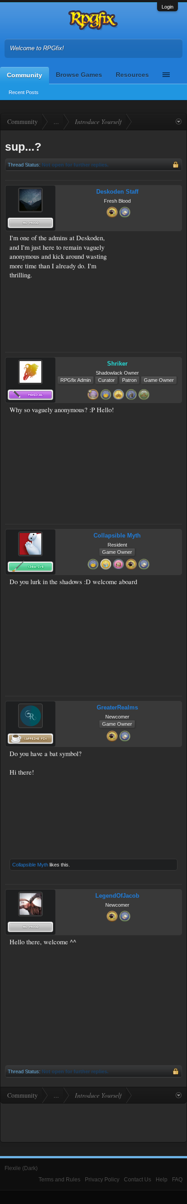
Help (161, 1179)
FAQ (177, 1179)
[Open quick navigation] (179, 122)
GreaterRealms (117, 707)
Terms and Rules (59, 1179)
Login (167, 7)
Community (24, 75)
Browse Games (79, 74)
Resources (132, 74)
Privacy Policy (102, 1179)
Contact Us (137, 1179)
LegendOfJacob (117, 895)
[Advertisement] (149, 261)
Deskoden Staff (117, 191)
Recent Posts (24, 92)
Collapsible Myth (117, 535)
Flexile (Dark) (21, 1168)
